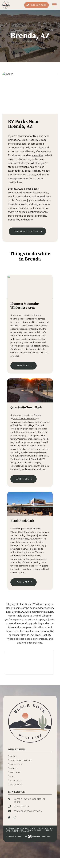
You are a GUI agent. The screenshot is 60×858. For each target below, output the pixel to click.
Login (26, 832)
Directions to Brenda (26, 231)
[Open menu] (54, 5)
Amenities (16, 764)
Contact (15, 780)
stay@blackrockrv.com (28, 811)
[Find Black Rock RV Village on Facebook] (9, 818)
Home (13, 756)
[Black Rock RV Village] (30, 742)
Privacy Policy (35, 830)
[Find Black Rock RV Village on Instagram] (14, 818)
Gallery (15, 772)
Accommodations (21, 760)
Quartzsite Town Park (26, 408)
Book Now (16, 784)
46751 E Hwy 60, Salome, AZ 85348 (30, 800)
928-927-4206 (38, 5)
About (14, 768)
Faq (12, 776)
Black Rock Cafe (22, 521)
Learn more (22, 365)
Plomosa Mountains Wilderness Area (25, 306)
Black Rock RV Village (31, 604)
